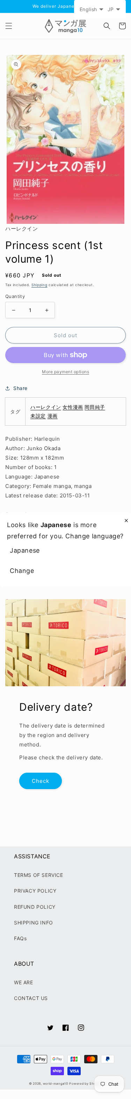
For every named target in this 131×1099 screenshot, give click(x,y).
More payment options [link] (65, 371)
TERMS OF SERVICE (38, 875)
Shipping (39, 285)
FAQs (20, 938)
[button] (8, 26)
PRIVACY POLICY (35, 891)
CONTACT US (31, 998)
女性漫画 (73, 407)
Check (40, 781)
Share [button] (20, 388)
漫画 (53, 416)
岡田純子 (95, 407)
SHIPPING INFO (33, 923)
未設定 (38, 416)
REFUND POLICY (35, 907)
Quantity (15, 296)
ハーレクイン (45, 407)
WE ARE (23, 982)
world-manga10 (55, 1083)
